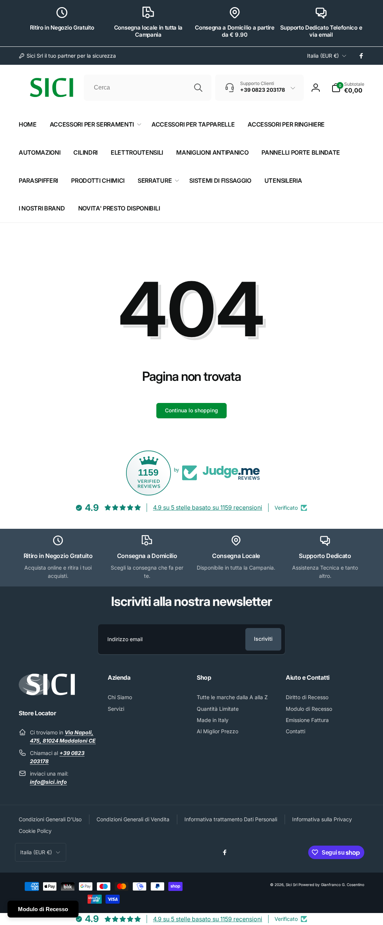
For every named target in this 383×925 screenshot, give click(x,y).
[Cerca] (198, 87)
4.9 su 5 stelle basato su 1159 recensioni (207, 507)
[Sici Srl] (47, 693)
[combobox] (147, 88)
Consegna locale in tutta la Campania (148, 31)
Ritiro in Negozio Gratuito (62, 27)
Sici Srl (291, 884)
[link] (67, 56)
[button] (347, 87)
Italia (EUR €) (323, 55)
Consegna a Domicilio (147, 555)
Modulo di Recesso (43, 909)
